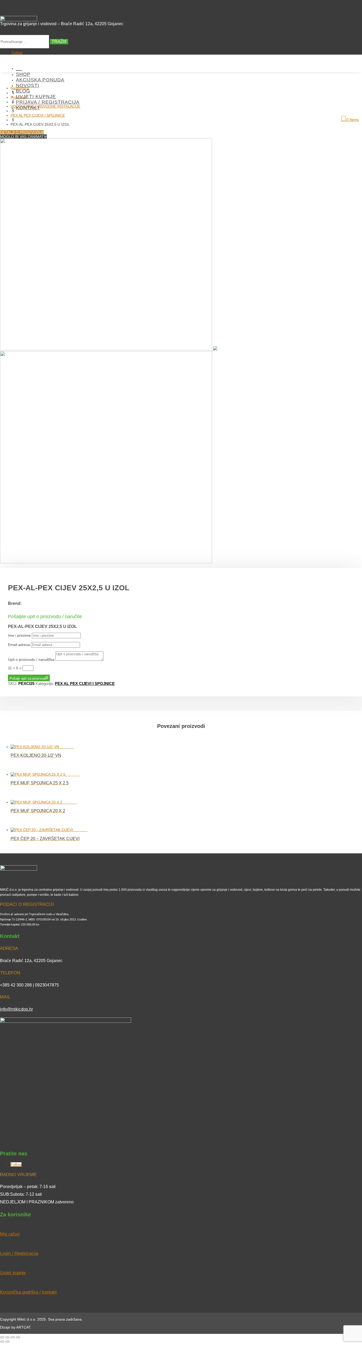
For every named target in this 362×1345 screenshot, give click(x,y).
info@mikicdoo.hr (16, 1009)
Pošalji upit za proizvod (27, 678)
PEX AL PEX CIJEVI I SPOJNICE (85, 683)
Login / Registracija (19, 1253)
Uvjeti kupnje (36, 96)
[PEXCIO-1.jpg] (108, 349)
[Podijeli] (13, 1337)
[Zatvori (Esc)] (18, 1337)
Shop (23, 74)
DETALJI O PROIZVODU (21, 132)
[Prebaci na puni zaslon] (7, 1337)
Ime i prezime (19, 635)
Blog (23, 91)
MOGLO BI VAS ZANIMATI (22, 136)
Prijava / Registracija (48, 102)
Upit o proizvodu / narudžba (31, 659)
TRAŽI (58, 41)
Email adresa (19, 645)
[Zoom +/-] (2, 1337)
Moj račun (10, 1234)
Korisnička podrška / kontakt (28, 1292)
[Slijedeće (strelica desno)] (7, 1341)
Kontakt (28, 107)
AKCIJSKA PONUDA (40, 79)
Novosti (27, 85)
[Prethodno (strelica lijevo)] (2, 1341)
